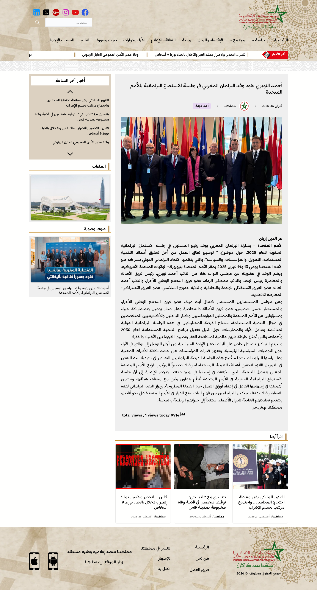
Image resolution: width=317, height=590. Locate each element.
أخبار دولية (202, 105)
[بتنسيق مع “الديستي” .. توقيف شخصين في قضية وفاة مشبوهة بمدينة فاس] (201, 447)
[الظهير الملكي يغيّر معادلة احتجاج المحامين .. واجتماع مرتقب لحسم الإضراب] (260, 447)
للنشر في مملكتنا (155, 548)
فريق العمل (199, 570)
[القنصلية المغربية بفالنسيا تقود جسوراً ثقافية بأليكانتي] (70, 240)
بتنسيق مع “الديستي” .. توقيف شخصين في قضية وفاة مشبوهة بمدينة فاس (202, 502)
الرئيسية (202, 547)
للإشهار (164, 558)
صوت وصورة (95, 229)
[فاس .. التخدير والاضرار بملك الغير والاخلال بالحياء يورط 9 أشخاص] (143, 447)
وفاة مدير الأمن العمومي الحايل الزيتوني (127, 54)
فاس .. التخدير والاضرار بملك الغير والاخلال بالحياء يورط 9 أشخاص (216, 54)
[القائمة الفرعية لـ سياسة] (253, 40)
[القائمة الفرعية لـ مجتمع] (230, 40)
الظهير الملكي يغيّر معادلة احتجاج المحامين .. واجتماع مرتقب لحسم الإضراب (261, 502)
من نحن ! (201, 558)
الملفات (99, 166)
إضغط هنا (93, 562)
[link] (209, 54)
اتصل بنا (164, 569)
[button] (70, 91)
